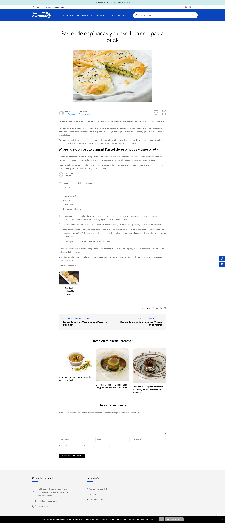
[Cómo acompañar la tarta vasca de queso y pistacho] (75, 360)
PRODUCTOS (67, 15)
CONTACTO (123, 15)
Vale (161, 519)
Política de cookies (96, 499)
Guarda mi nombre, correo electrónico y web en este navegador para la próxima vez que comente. (101, 446)
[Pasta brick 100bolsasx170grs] (69, 277)
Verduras (88, 114)
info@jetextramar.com (56, 7)
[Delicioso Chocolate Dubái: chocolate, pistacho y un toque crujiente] (112, 364)
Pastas (81, 114)
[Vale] (222, 519)
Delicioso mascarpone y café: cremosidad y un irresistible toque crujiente (148, 389)
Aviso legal (93, 494)
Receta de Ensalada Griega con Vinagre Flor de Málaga (144, 315)
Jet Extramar (70, 114)
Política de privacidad (98, 489)
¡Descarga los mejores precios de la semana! (112, 2)
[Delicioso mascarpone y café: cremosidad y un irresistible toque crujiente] (149, 365)
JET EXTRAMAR (83, 15)
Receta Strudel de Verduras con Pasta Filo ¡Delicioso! (80, 315)
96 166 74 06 (39, 7)
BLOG (111, 15)
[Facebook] (182, 7)
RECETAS (100, 15)
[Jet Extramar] (41, 15)
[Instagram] (186, 7)
